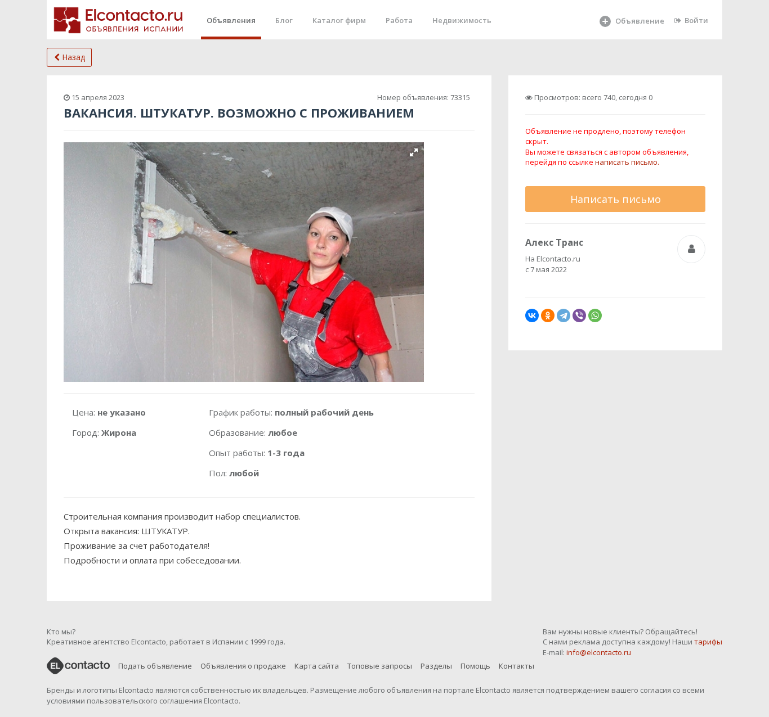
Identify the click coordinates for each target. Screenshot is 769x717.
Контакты (516, 666)
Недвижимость (461, 20)
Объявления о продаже (243, 666)
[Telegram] (563, 315)
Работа (399, 20)
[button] (414, 152)
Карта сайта (316, 666)
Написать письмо (615, 199)
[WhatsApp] (595, 315)
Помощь (475, 666)
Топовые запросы (379, 666)
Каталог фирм (339, 20)
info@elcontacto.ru (598, 652)
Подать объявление (155, 666)
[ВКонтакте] (532, 315)
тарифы (708, 642)
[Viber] (579, 315)
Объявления (231, 20)
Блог (284, 20)
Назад (72, 57)
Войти (696, 20)
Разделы (436, 666)
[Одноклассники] (548, 315)
